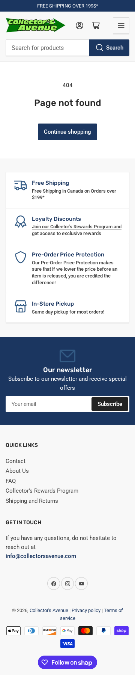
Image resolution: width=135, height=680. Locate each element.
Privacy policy (86, 610)
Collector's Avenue (49, 610)
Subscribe (110, 404)
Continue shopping (67, 131)
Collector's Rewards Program (42, 490)
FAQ (11, 481)
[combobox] (67, 47)
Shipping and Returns (32, 501)
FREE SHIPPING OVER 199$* (67, 6)
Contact (16, 461)
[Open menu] (121, 25)
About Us (17, 470)
